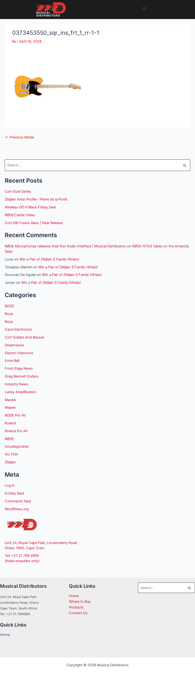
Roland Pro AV (16, 431)
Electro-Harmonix (19, 353)
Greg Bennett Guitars (22, 376)
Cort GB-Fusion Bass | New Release (34, 223)
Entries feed (14, 493)
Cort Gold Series (18, 191)
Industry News (16, 384)
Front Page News (19, 368)
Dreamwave (14, 345)
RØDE (9, 439)
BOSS (9, 306)
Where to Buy (80, 601)
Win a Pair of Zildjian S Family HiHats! (49, 259)
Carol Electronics (18, 329)
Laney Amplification (20, 392)
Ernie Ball (12, 360)
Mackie (10, 400)
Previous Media (19, 137)
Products (76, 607)
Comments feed (18, 501)
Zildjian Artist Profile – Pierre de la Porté (36, 199)
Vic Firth (11, 454)
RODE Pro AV (15, 415)
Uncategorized (17, 446)
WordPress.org (17, 509)
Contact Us (78, 613)
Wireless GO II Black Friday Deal (30, 207)
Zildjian (10, 462)
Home (74, 596)
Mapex (10, 407)
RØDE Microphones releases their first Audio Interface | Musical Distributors (65, 246)
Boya (9, 314)
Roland (10, 423)
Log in (10, 485)
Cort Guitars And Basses (24, 337)
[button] (144, 8)
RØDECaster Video (20, 215)
